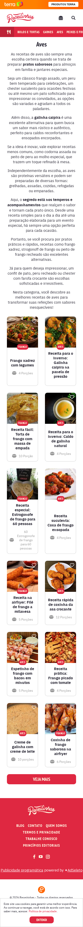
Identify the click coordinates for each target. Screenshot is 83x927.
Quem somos (56, 825)
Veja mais (41, 779)
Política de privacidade (43, 911)
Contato (35, 825)
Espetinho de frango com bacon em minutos (22, 675)
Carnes (48, 32)
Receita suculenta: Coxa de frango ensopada (60, 523)
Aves (60, 32)
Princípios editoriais (41, 845)
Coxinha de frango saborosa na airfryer (60, 747)
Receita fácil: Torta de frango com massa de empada (22, 438)
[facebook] (34, 857)
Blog (20, 825)
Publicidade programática (22, 869)
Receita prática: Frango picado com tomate (60, 675)
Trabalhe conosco (41, 838)
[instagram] (48, 857)
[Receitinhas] (20, 18)
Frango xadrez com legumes (22, 362)
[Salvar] (34, 321)
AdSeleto (75, 869)
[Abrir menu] (61, 18)
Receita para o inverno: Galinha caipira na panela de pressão (60, 365)
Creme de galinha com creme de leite (22, 747)
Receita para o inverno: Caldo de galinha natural (60, 439)
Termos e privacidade (41, 832)
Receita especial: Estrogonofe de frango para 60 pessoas (22, 514)
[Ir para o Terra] (14, 4)
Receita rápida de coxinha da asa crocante (60, 604)
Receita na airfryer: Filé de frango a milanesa (22, 604)
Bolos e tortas (29, 32)
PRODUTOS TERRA (63, 4)
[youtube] (41, 856)
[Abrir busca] (73, 18)
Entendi (41, 920)
